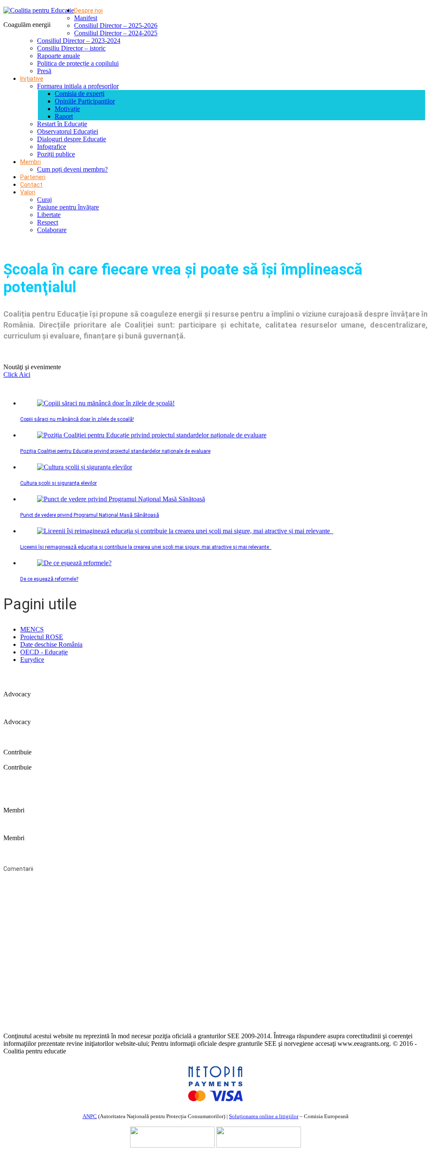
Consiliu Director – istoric (71, 48)
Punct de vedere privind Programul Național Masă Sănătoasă (89, 515)
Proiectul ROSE (41, 636)
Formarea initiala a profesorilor (78, 86)
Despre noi (88, 10)
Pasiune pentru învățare (68, 207)
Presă (44, 70)
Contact (31, 184)
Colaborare (52, 229)
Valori (27, 192)
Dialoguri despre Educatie (71, 139)
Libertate (49, 214)
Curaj (44, 199)
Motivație (67, 108)
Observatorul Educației (67, 131)
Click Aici (16, 374)
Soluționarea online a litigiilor (263, 1116)
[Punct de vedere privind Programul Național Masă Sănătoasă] (121, 499)
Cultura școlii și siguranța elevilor (58, 483)
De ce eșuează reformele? (49, 579)
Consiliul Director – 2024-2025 (115, 33)
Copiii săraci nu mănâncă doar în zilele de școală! (77, 419)
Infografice (51, 146)
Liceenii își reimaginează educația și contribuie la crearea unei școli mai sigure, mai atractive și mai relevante (145, 547)
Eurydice (32, 659)
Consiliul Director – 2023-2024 (78, 40)
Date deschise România (51, 644)
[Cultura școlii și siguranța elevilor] (84, 467)
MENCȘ (32, 629)
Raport (64, 116)
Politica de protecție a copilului (78, 63)
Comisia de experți (79, 93)
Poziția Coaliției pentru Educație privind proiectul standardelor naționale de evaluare (115, 451)
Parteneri (32, 177)
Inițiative (31, 78)
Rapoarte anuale (58, 55)
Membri (30, 162)
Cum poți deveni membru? (72, 169)
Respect (47, 222)
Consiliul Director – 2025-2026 (115, 25)
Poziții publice (56, 154)
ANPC (89, 1116)
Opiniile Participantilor (85, 101)
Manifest (85, 17)
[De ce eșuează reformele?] (74, 562)
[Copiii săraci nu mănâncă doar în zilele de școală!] (106, 403)
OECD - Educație (44, 652)
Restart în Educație (62, 123)
